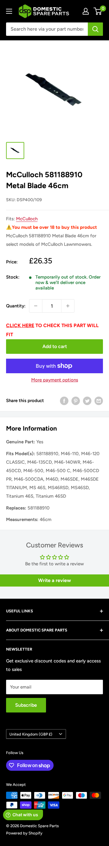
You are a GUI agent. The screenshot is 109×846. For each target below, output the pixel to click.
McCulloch (27, 219)
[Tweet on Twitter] (87, 400)
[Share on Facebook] (64, 400)
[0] (98, 11)
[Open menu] (9, 11)
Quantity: (15, 306)
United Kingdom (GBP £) (30, 734)
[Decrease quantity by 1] (35, 305)
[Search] (95, 29)
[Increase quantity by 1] (67, 305)
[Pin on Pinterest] (75, 400)
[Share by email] (98, 400)
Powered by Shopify (24, 833)
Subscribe (26, 705)
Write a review (54, 580)
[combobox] (47, 29)
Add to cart (54, 346)
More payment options (54, 380)
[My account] (86, 11)
